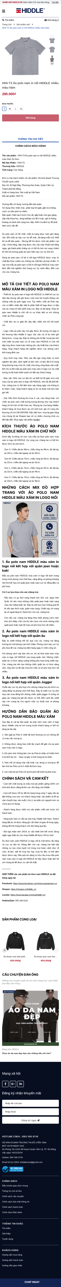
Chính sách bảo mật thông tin (15, 1201)
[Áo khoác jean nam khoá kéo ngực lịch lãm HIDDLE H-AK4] (46, 941)
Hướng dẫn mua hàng (12, 1255)
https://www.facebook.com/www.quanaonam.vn (35, 883)
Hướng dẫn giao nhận (12, 1265)
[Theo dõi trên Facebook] (5, 1084)
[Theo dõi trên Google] (13, 1084)
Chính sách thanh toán (12, 1207)
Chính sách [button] (9, 1181)
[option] (52, 41)
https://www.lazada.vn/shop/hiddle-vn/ (27, 895)
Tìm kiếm (6, 1228)
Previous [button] (52, 36)
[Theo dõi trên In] (20, 1084)
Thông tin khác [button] (12, 1223)
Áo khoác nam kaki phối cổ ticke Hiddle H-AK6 (24, 956)
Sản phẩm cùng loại (19, 919)
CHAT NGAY (32, 1282)
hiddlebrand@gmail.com (31, 1162)
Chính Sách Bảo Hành (12, 1212)
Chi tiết (55, 2)
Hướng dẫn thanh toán (12, 1260)
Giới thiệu (6, 1233)
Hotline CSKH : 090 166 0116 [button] (20, 1136)
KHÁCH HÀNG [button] (10, 1250)
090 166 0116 (16, 1157)
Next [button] (52, 63)
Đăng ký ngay (29, 1120)
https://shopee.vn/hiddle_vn (23, 889)
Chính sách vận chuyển (13, 1196)
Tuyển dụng (7, 1239)
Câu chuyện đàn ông (20, 974)
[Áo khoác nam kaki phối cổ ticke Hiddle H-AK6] (15, 941)
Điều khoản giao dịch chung (15, 1185)
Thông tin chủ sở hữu (12, 1191)
